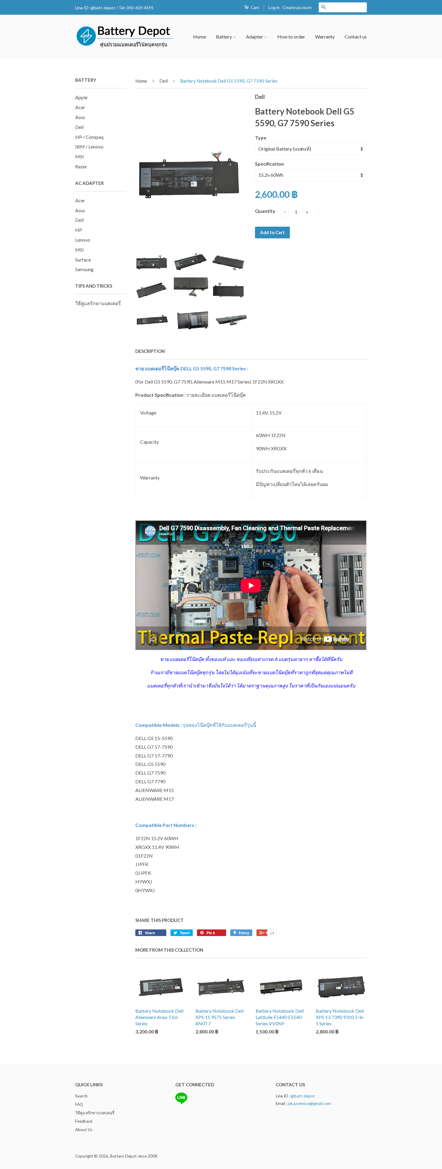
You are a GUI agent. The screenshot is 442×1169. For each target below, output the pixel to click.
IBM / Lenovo (89, 146)
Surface (83, 259)
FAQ (79, 1104)
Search (81, 1096)
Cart (254, 7)
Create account (297, 7)
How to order (291, 36)
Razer (81, 166)
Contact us (356, 36)
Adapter (255, 36)
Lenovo (82, 240)
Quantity (265, 211)
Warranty (325, 36)
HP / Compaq (89, 137)
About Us (83, 1129)
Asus (80, 117)
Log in (274, 7)
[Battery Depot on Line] (181, 1102)
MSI (79, 156)
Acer (80, 107)
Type (260, 137)
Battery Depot (123, 1156)
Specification (269, 164)
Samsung (84, 269)
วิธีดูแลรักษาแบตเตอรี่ (98, 303)
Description (150, 351)
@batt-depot (103, 7)
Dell (79, 127)
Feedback (84, 1121)
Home (199, 36)
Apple (81, 97)
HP (78, 230)
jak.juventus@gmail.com (309, 1103)
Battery (224, 36)
